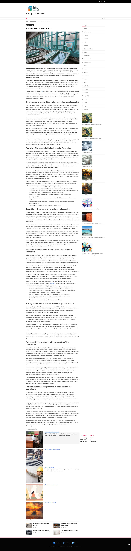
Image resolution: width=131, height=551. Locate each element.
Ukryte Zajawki (87, 95)
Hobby (85, 42)
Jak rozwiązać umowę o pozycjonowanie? (92, 223)
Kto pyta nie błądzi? (35, 13)
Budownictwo (30, 25)
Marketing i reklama (88, 48)
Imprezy (86, 45)
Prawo (85, 69)
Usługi (85, 102)
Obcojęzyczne (87, 62)
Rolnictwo (86, 75)
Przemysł (86, 72)
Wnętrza (86, 106)
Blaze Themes (78, 546)
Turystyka (86, 92)
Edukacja (86, 38)
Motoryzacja (87, 55)
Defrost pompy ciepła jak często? (69, 530)
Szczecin (52, 283)
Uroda (85, 99)
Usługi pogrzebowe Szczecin (52, 432)
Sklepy (85, 79)
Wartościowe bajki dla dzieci (89, 180)
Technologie (87, 85)
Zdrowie (86, 109)
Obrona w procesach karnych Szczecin (91, 124)
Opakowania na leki (87, 152)
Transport (86, 89)
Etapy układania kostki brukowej (41, 530)
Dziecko (86, 35)
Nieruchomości (87, 58)
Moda (85, 52)
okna (42, 91)
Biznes (85, 28)
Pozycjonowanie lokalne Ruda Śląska (91, 209)
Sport (85, 82)
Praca (85, 65)
